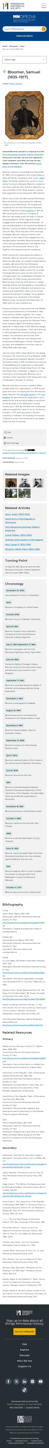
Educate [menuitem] (25, 1355)
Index (22, 46)
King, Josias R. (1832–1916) (18, 544)
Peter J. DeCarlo (16, 84)
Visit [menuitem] (24, 1344)
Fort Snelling (27, 210)
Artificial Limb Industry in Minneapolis (24, 540)
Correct (10, 438)
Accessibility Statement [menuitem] (35, 1443)
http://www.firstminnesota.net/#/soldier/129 (23, 1025)
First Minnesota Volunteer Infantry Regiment (23, 154)
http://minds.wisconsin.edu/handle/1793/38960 (24, 999)
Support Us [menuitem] (24, 1366)
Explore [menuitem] (24, 1349)
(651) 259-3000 (16, 1407)
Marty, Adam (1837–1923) (17, 514)
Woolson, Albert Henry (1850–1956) (22, 549)
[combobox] (24, 29)
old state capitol (27, 394)
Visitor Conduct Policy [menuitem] (16, 1443)
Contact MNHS (32, 1407)
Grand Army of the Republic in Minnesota (20, 521)
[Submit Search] (43, 29)
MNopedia (13, 46)
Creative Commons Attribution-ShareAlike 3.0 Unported (24, 453)
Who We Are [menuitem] (24, 1361)
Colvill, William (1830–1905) (18, 535)
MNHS (5, 46)
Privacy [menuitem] (9, 1441)
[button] (44, 6)
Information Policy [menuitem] (21, 1441)
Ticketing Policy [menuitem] (36, 1441)
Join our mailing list (24, 1331)
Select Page (10, 60)
